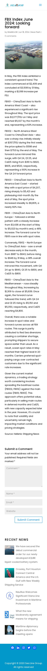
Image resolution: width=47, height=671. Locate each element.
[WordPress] (29, 648)
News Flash (35, 32)
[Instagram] (23, 648)
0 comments (10, 36)
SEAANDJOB (12, 32)
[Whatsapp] (34, 648)
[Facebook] (12, 648)
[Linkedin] (18, 648)
